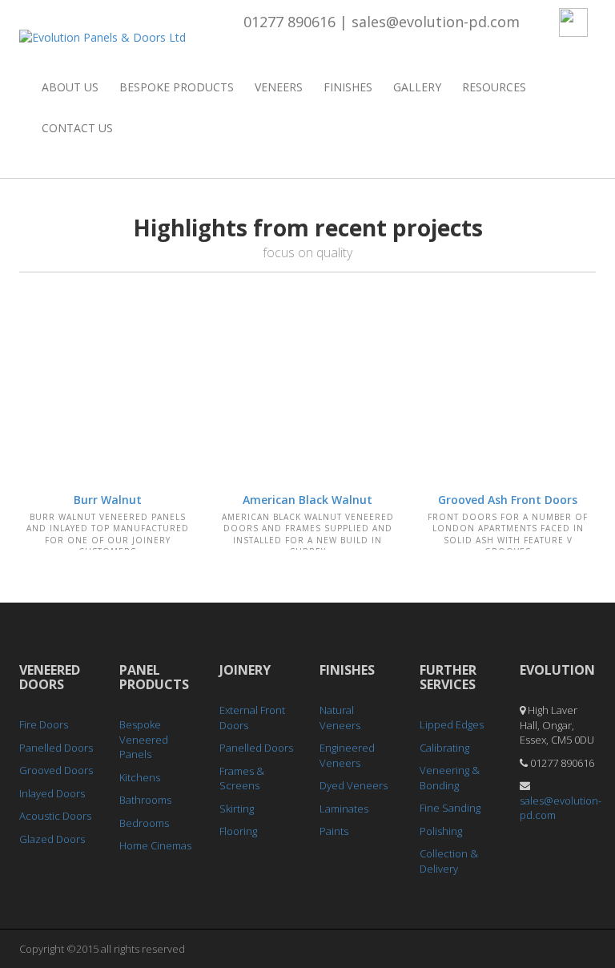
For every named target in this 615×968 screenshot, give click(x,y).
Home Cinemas (155, 845)
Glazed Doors (52, 839)
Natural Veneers (340, 717)
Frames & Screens (241, 778)
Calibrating (444, 747)
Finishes (348, 87)
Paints (334, 831)
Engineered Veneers (347, 755)
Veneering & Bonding (450, 778)
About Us (70, 87)
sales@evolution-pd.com (436, 21)
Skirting (236, 808)
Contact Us (77, 127)
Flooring (238, 831)
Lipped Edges (452, 724)
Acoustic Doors (55, 816)
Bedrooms (144, 823)
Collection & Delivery (449, 861)
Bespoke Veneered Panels (143, 739)
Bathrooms (145, 800)
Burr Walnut (108, 499)
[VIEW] (107, 385)
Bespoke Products (176, 87)
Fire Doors (43, 724)
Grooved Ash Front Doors (507, 499)
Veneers (279, 87)
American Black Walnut (307, 499)
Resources (494, 87)
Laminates (344, 808)
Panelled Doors (56, 747)
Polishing (441, 831)
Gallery (417, 87)
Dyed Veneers (354, 785)
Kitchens (139, 777)
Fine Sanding (450, 808)
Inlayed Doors (52, 793)
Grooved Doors (56, 770)
